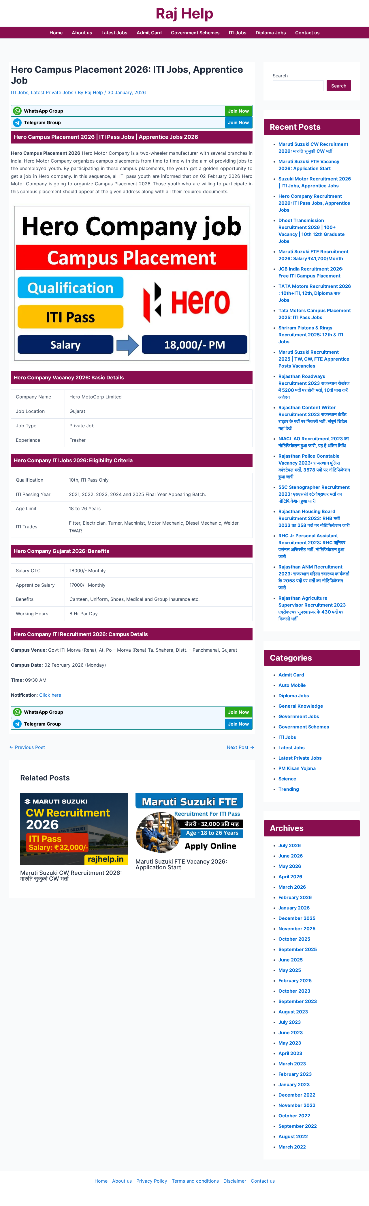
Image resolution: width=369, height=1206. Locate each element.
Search (280, 76)
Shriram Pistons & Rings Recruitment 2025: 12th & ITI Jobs (310, 334)
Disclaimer (234, 1181)
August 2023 (293, 1012)
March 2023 (292, 1064)
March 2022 (292, 1147)
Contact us (307, 33)
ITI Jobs (237, 33)
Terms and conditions (195, 1181)
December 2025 (296, 918)
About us (82, 33)
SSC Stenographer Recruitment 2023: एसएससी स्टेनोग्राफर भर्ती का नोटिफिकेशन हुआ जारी (314, 494)
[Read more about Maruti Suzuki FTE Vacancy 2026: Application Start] (189, 823)
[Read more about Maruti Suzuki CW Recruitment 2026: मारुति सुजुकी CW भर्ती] (74, 829)
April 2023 (290, 1053)
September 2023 (297, 1001)
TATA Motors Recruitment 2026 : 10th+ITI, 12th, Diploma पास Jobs (314, 293)
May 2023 (289, 1043)
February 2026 (295, 897)
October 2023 (294, 991)
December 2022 (296, 1095)
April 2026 (290, 876)
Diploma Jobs (271, 33)
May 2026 (289, 866)
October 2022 (294, 1116)
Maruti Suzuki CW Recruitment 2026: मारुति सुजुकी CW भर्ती (71, 875)
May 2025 (289, 970)
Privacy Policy (151, 1181)
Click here (50, 695)
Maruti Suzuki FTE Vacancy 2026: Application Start (181, 864)
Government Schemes (195, 33)
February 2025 (295, 980)
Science (287, 779)
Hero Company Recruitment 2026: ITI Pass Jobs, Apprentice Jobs (314, 203)
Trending (288, 789)
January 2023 (294, 1084)
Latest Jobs (114, 33)
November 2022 (296, 1105)
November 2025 (296, 928)
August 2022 (293, 1136)
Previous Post (27, 747)
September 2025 (297, 949)
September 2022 (297, 1126)
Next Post (240, 747)
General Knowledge (300, 706)
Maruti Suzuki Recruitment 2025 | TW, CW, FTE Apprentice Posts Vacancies (313, 359)
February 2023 (295, 1074)
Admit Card (149, 33)
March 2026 (292, 887)
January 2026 (294, 908)
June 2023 (290, 1032)
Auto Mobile (292, 685)
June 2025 (290, 960)
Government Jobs (298, 716)
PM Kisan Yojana (297, 768)
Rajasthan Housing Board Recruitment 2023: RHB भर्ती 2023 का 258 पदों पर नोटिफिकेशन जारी (314, 518)
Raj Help (185, 13)
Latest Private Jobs (52, 92)
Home (56, 33)
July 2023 (289, 1022)
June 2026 (290, 856)
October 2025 (294, 939)
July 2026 (289, 845)
